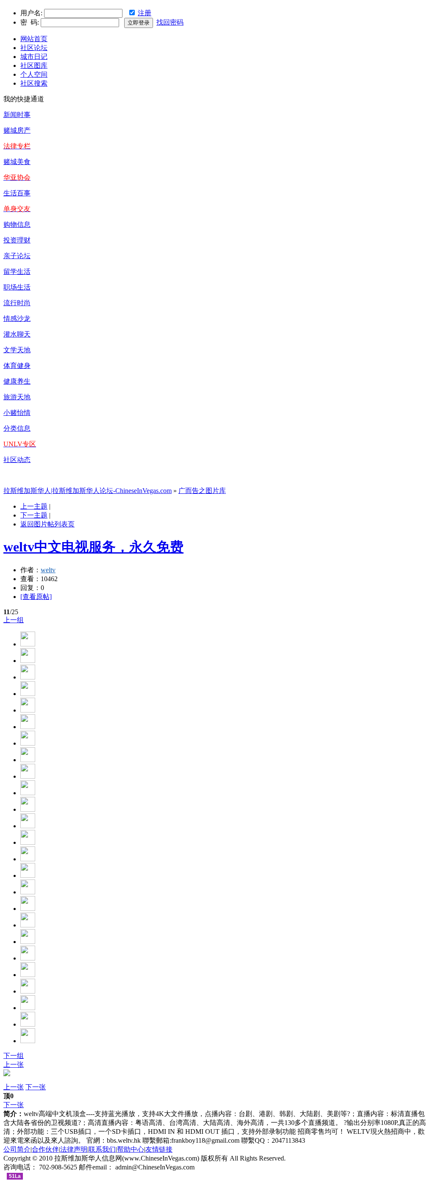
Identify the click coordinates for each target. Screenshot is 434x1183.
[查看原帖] (36, 596)
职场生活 (17, 287)
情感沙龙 (17, 318)
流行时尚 (17, 302)
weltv (48, 569)
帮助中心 (130, 1149)
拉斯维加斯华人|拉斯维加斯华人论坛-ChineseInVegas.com (87, 490)
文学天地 (17, 350)
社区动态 (17, 459)
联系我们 (102, 1149)
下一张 (35, 1087)
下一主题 (33, 515)
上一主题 (33, 506)
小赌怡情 (17, 412)
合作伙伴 (45, 1149)
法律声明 (73, 1149)
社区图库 (33, 65)
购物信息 (17, 224)
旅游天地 (17, 397)
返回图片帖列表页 (47, 524)
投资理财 (17, 240)
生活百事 (17, 193)
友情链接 (158, 1149)
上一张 (13, 1064)
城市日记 (33, 56)
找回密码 (170, 22)
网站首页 (33, 38)
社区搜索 (33, 83)
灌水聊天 (17, 334)
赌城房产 (17, 130)
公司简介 (17, 1149)
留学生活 (17, 271)
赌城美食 (17, 161)
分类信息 (17, 428)
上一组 (13, 620)
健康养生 (17, 381)
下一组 (13, 1055)
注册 (144, 13)
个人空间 (33, 74)
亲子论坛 (17, 255)
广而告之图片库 (202, 490)
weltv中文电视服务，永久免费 (93, 546)
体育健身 (17, 365)
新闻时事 (17, 114)
